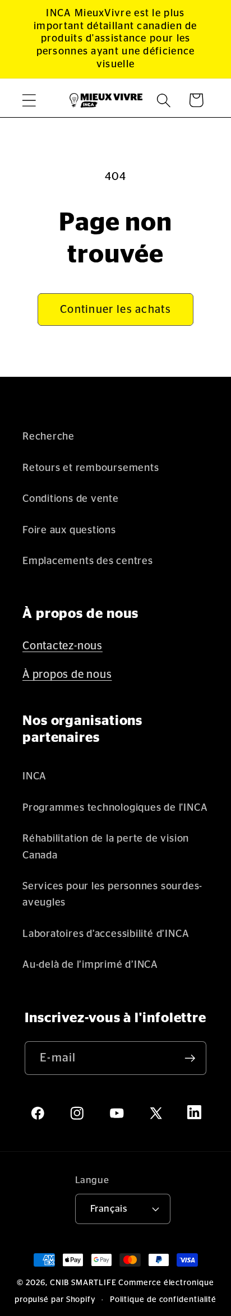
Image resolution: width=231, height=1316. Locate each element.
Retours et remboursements (90, 468)
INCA (34, 776)
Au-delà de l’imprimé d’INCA (90, 964)
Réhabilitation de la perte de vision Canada (105, 846)
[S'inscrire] (190, 1058)
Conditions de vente (70, 498)
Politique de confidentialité (163, 1300)
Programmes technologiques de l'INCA (114, 807)
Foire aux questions (69, 530)
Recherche (48, 436)
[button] (29, 100)
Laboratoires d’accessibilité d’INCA (105, 934)
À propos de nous (67, 674)
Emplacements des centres (87, 561)
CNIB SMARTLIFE (83, 1283)
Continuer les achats (115, 309)
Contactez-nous (62, 646)
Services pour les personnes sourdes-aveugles (112, 894)
